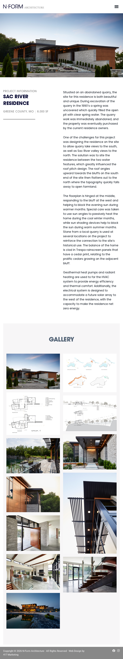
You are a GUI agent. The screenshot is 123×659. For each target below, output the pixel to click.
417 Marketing (10, 654)
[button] (116, 6)
